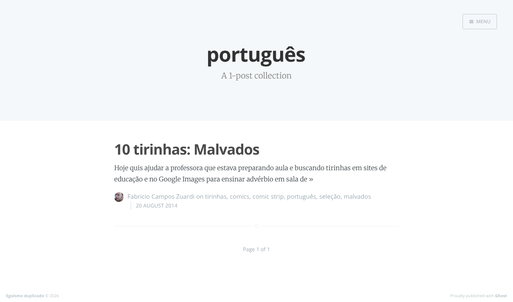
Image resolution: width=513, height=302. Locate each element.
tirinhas (216, 197)
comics (240, 197)
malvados (357, 197)
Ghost (501, 295)
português (301, 197)
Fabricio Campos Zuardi (160, 197)
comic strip (268, 197)
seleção (330, 197)
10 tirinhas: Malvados (186, 149)
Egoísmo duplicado (25, 295)
